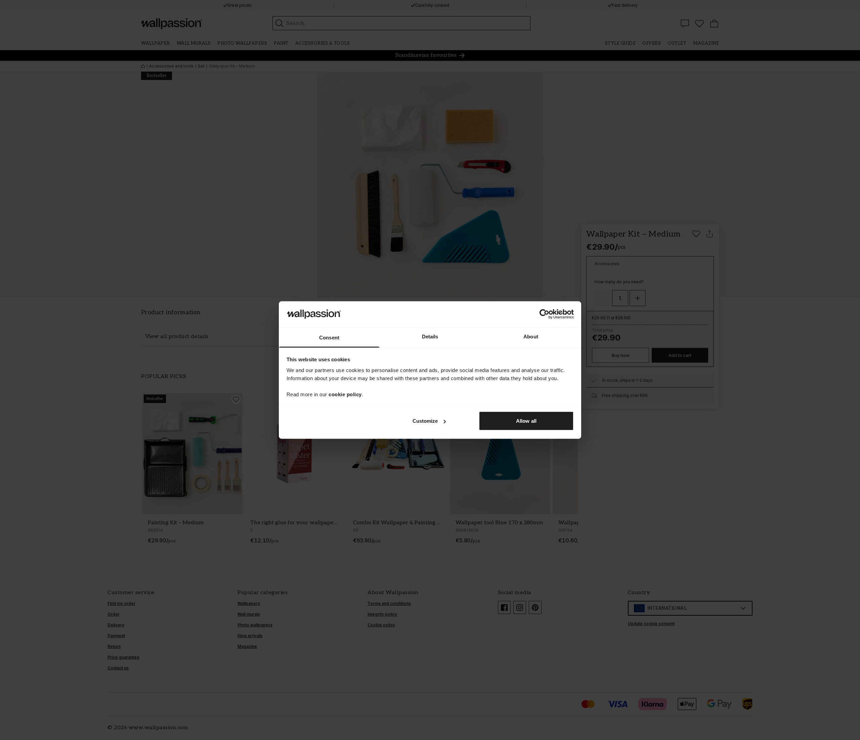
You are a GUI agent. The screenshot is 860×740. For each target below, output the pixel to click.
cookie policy (345, 394)
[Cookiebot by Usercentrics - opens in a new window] (544, 314)
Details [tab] (430, 336)
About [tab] (530, 336)
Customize (425, 421)
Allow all (526, 421)
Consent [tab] (329, 337)
